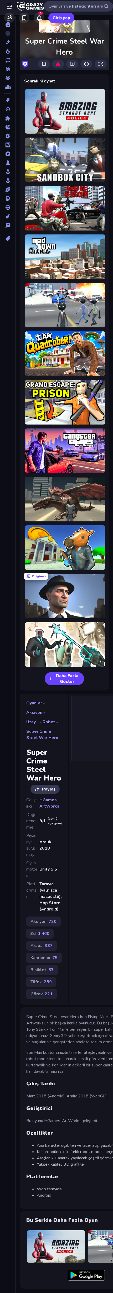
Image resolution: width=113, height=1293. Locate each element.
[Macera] (8, 153)
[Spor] (8, 189)
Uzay (31, 722)
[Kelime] (8, 144)
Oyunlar (34, 703)
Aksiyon (34, 712)
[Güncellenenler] (8, 60)
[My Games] (24, 18)
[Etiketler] (8, 238)
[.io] (8, 127)
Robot (49, 722)
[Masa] (8, 162)
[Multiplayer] (8, 78)
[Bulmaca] (8, 118)
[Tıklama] (8, 216)
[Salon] (8, 171)
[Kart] (8, 136)
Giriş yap (61, 18)
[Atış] (8, 109)
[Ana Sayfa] (8, 24)
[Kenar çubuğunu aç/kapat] (9, 6)
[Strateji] (8, 198)
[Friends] (9, 18)
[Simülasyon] (8, 180)
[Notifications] (39, 18)
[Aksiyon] (8, 100)
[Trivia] (8, 225)
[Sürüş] (8, 207)
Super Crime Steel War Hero (42, 735)
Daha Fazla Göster (67, 678)
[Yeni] (8, 42)
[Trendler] (8, 51)
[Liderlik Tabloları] (8, 86)
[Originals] (8, 69)
